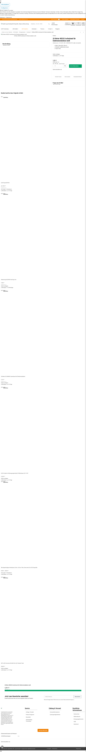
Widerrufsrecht (77, 716)
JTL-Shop (83, 748)
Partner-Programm (65, 19)
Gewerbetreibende (13, 19)
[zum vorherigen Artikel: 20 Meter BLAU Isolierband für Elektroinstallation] (80, 32)
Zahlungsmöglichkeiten (55, 714)
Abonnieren (77, 696)
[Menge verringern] (54, 65)
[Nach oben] (1, 751)
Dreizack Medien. (60, 748)
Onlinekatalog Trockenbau (74, 19)
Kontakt (82, 19)
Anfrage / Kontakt (30, 712)
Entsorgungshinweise (78, 719)
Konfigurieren (4, 8)
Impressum (2, 17)
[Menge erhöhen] (62, 65)
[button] (73, 23)
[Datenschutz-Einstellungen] (0, 1)
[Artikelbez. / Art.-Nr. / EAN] (48, 23)
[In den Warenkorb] (43, 690)
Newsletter (28, 717)
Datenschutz (9, 17)
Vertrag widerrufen (43, 730)
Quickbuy (5, 291)
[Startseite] (6, 24)
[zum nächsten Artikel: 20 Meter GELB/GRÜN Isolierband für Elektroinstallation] (83, 32)
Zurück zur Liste (5, 32)
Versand (62, 63)
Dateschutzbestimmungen (68, 699)
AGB (75, 721)
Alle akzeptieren (5, 4)
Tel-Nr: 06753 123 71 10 (23, 19)
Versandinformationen (55, 712)
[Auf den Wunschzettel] (2, 192)
